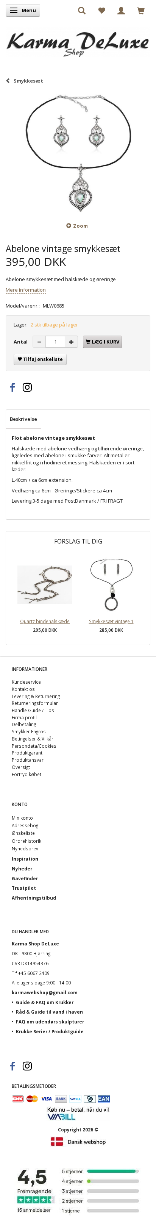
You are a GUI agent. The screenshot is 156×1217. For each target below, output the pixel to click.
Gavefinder (25, 878)
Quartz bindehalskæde (45, 621)
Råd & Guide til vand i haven (49, 1012)
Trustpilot (24, 888)
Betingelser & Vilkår (32, 739)
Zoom (80, 225)
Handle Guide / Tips (33, 710)
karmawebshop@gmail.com (45, 992)
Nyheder (22, 868)
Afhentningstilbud (34, 898)
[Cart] (140, 10)
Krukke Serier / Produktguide (50, 1031)
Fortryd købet (26, 774)
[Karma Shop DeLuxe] (78, 40)
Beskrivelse (23, 419)
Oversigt (21, 767)
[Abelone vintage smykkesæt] (78, 152)
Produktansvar (28, 760)
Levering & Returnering (36, 696)
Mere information (26, 289)
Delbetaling (24, 724)
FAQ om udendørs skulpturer (50, 1022)
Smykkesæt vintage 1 (111, 621)
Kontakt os (23, 689)
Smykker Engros (29, 731)
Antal (21, 341)
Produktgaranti (28, 753)
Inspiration (25, 859)
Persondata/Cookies (34, 746)
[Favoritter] (101, 10)
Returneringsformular (35, 703)
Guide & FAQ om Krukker (44, 1002)
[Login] (121, 10)
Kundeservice (26, 682)
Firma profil (24, 717)
